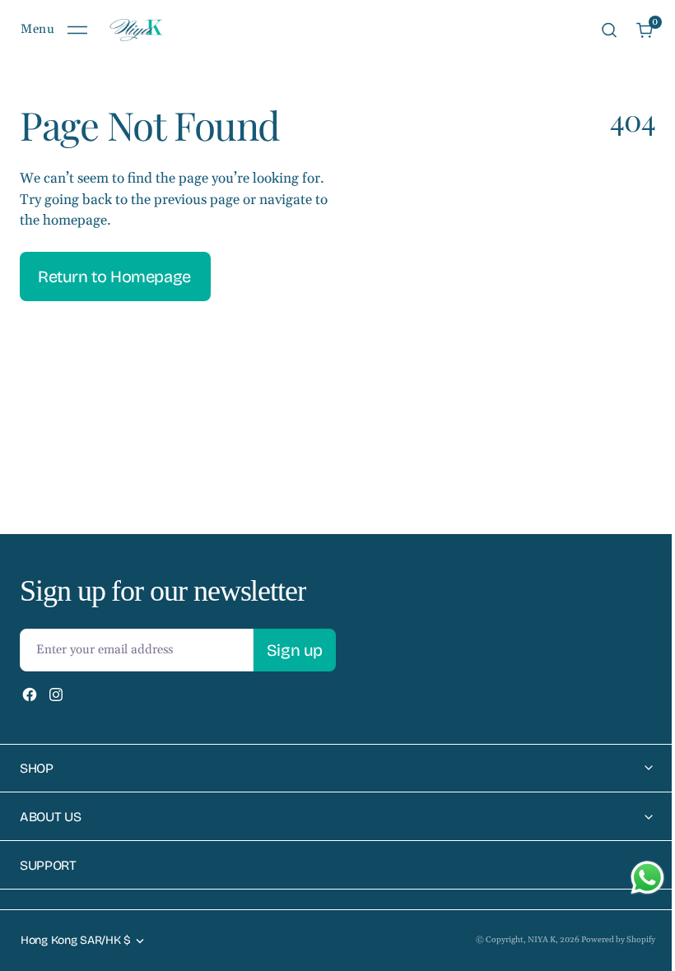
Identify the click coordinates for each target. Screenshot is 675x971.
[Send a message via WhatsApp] (635, 877)
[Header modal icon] (77, 30)
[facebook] (30, 694)
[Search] (609, 30)
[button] (54, 30)
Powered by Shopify (606, 939)
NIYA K (529, 939)
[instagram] (56, 694)
